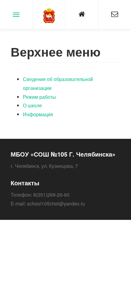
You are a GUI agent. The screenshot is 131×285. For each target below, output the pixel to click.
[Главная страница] (82, 14)
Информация (38, 114)
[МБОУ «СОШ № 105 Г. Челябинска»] (49, 14)
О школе (32, 105)
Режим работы (39, 96)
